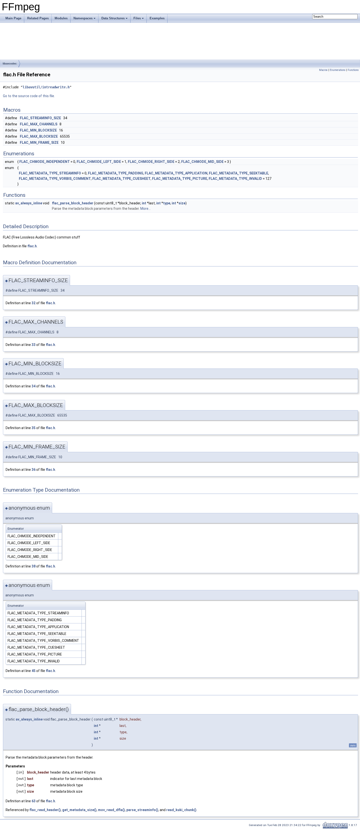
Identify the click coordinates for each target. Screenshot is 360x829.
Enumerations (338, 70)
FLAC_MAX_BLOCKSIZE (39, 136)
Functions (353, 70)
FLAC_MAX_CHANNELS (38, 124)
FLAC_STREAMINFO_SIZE (40, 118)
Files (137, 18)
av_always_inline (28, 203)
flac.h (32, 246)
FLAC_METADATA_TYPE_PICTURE (179, 179)
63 (34, 801)
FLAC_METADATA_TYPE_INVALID (235, 179)
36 (34, 470)
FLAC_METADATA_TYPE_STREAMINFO (50, 173)
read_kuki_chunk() (181, 810)
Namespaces (83, 18)
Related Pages (38, 18)
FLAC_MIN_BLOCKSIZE (38, 130)
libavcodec (10, 63)
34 (34, 386)
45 (34, 671)
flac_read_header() (45, 810)
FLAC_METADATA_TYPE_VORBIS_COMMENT (55, 179)
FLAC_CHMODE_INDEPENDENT (44, 162)
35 (34, 428)
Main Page (13, 18)
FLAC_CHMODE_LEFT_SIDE (99, 162)
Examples (157, 18)
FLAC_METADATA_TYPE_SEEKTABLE (238, 173)
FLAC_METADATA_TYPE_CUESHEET (121, 179)
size (182, 203)
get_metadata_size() (79, 810)
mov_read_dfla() (111, 810)
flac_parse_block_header (72, 203)
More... (145, 209)
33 (34, 345)
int (144, 203)
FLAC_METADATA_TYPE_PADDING (115, 173)
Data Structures (113, 18)
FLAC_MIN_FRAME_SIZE (39, 143)
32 (34, 303)
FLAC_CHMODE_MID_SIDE (202, 162)
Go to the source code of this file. (29, 96)
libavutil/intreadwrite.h (46, 87)
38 (34, 566)
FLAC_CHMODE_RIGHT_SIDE (151, 162)
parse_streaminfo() (142, 810)
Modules (61, 18)
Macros (323, 70)
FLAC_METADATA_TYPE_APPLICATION (176, 173)
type (166, 203)
